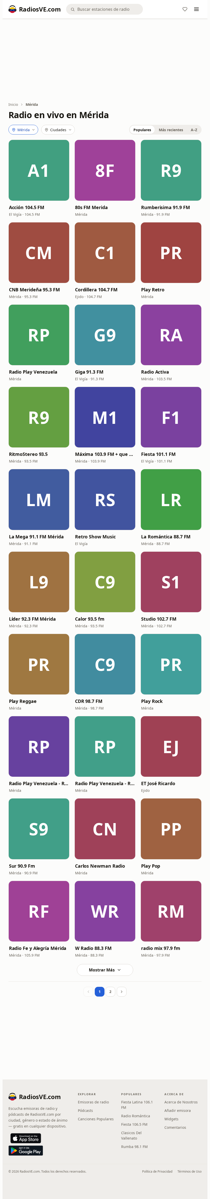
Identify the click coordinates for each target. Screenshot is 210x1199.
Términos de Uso (189, 1171)
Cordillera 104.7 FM (96, 289)
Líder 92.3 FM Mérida (32, 619)
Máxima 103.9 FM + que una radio (105, 454)
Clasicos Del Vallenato (131, 1135)
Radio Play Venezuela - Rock (105, 783)
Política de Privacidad (157, 1171)
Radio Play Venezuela (33, 372)
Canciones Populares (96, 1118)
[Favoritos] (185, 9)
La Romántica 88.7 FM (166, 537)
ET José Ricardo (158, 783)
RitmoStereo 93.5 (28, 454)
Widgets (171, 1118)
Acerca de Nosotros (181, 1102)
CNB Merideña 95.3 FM (34, 289)
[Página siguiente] (122, 992)
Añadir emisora (177, 1110)
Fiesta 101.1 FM (158, 454)
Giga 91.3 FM (89, 372)
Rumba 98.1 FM (134, 1146)
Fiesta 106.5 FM (134, 1124)
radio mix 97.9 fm (160, 948)
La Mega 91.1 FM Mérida (36, 537)
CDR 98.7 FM (88, 701)
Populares (142, 129)
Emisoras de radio (93, 1102)
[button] (38, 170)
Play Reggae (23, 701)
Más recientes (171, 129)
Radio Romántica (135, 1115)
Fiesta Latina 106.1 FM (137, 1105)
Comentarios (175, 1127)
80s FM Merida (91, 207)
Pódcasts (85, 1110)
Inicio (13, 104)
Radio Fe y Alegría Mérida (38, 948)
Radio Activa (155, 372)
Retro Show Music (95, 537)
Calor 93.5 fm (89, 619)
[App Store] (25, 1138)
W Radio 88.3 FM (93, 948)
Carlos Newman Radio (100, 866)
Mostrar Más (102, 970)
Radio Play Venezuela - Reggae (39, 783)
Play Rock (152, 701)
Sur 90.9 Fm (22, 866)
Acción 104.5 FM (27, 207)
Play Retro (152, 289)
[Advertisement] (105, 61)
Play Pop (150, 866)
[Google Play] (25, 1150)
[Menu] (196, 9)
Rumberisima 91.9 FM (165, 207)
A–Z (194, 129)
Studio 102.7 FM (158, 619)
